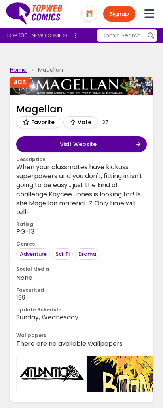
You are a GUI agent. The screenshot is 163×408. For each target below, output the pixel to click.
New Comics (50, 35)
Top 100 (17, 35)
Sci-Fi (62, 254)
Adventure (33, 254)
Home (18, 70)
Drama (87, 254)
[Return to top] (34, 14)
